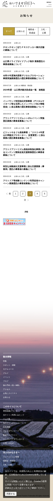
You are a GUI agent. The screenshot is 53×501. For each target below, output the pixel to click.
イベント (6, 377)
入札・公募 (44, 31)
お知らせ (20, 31)
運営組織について (10, 411)
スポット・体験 (9, 365)
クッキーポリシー (19, 488)
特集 (5, 361)
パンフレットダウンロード (13, 439)
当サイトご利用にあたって (13, 415)
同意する (11, 494)
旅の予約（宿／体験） (12, 385)
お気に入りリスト (10, 393)
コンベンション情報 (11, 457)
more (5, 41)
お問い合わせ (8, 443)
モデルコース (8, 369)
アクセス (6, 389)
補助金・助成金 (32, 31)
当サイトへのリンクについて (14, 423)
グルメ (5, 373)
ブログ (5, 381)
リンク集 (6, 419)
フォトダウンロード (11, 431)
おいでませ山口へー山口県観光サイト (17, 4)
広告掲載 (6, 427)
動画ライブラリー (10, 435)
